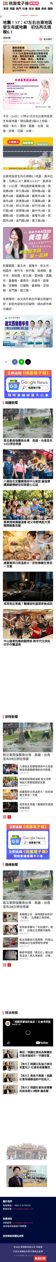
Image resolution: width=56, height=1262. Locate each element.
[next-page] (9, 817)
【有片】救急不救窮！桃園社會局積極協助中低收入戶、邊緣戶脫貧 (35, 1077)
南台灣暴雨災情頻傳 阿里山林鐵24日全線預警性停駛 (36, 941)
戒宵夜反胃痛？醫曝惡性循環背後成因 (28, 604)
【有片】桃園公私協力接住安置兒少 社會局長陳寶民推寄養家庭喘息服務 (35, 1065)
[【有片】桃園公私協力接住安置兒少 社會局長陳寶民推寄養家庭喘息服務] (10, 1066)
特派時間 (11, 1013)
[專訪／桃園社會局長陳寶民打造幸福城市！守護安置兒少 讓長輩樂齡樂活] (10, 1054)
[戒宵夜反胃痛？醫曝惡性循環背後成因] (28, 586)
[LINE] (21, 362)
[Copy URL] (28, 362)
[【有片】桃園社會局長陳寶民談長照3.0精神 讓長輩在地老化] (10, 1089)
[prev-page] (4, 817)
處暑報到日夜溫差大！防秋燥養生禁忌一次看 (28, 564)
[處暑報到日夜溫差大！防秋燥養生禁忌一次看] (28, 546)
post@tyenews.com (23, 1222)
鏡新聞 (7, 38)
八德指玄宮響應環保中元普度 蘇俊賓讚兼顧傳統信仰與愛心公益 (27, 483)
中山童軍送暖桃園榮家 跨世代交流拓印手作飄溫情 (27, 642)
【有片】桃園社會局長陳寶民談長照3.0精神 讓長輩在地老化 (35, 1089)
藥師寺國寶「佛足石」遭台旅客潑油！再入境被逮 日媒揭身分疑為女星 (36, 954)
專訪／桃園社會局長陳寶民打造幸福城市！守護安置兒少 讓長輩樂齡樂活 (35, 1054)
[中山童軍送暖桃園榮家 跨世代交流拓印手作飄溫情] (28, 624)
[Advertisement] (28, 681)
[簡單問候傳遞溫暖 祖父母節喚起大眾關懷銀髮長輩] (28, 505)
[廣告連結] (28, 384)
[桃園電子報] (21, 3)
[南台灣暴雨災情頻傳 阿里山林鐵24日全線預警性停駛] (10, 942)
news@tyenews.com (24, 1208)
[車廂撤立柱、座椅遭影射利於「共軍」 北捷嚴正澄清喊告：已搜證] (10, 917)
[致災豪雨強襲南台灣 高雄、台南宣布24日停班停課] (28, 423)
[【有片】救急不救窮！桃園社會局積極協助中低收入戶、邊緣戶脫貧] (10, 1078)
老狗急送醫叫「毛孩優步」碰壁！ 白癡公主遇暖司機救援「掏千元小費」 (36, 929)
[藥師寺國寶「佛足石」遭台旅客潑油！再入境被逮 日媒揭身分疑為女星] (10, 955)
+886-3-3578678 (22, 1205)
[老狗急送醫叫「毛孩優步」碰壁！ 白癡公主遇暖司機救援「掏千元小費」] (10, 929)
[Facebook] (15, 362)
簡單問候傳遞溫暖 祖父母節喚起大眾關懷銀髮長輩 (27, 524)
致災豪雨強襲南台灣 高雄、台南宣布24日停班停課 (28, 442)
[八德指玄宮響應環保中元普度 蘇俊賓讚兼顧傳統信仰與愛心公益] (28, 464)
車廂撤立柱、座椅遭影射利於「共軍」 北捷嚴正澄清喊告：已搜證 (36, 916)
